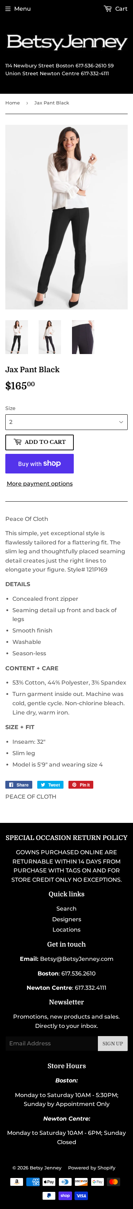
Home (12, 103)
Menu (22, 8)
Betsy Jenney (45, 1167)
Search (66, 908)
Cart (121, 8)
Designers (66, 919)
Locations (66, 929)
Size (10, 408)
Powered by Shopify (91, 1167)
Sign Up (112, 1043)
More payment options (40, 483)
